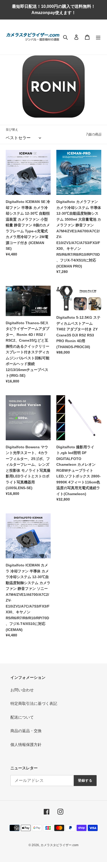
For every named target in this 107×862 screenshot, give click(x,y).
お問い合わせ (22, 690)
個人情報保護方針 (26, 744)
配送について (22, 717)
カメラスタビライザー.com (59, 845)
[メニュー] (98, 37)
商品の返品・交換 (26, 731)
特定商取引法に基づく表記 (33, 703)
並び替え (12, 129)
